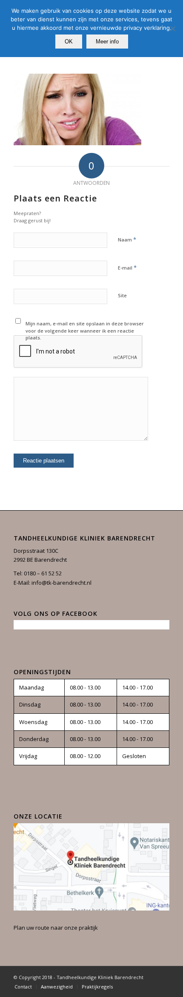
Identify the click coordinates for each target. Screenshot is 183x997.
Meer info (107, 41)
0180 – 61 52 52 (43, 573)
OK (69, 41)
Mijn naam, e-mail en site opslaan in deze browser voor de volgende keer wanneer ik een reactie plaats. (85, 330)
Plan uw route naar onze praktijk (56, 927)
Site (122, 295)
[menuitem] (23, 987)
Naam (127, 239)
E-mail (127, 267)
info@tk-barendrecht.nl (61, 582)
